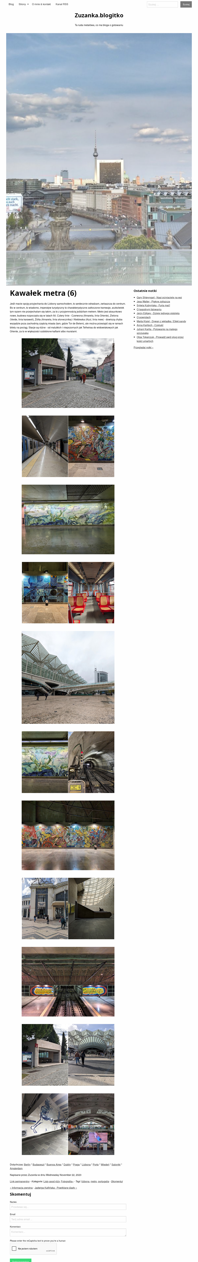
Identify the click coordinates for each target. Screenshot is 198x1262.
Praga (76, 1164)
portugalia (103, 1181)
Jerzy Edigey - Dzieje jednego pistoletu (158, 313)
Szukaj (186, 4)
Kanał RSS (62, 4)
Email (12, 1214)
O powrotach (144, 317)
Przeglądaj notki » (143, 347)
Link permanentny (20, 1181)
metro (94, 1181)
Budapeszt (38, 1164)
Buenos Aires (54, 1164)
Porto (96, 1164)
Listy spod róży (51, 1181)
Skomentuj (117, 1181)
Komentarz (15, 1226)
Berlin (27, 1164)
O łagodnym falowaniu (149, 309)
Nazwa (13, 1201)
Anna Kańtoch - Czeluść (150, 325)
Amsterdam (16, 1168)
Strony (22, 4)
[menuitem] (11, 4)
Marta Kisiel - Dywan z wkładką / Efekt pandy (161, 321)
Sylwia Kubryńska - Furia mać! (153, 305)
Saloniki (116, 1164)
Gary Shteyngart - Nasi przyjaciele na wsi (159, 297)
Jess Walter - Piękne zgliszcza (153, 301)
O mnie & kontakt (41, 4)
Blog (11, 4)
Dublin (67, 1164)
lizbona (85, 1181)
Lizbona (86, 1164)
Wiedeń (105, 1164)
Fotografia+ (67, 1181)
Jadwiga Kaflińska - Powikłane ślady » (56, 1187)
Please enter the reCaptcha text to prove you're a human (38, 1240)
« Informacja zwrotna (21, 1187)
